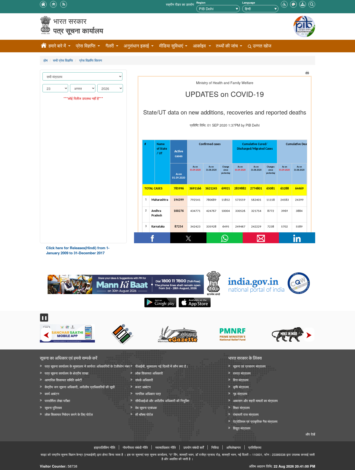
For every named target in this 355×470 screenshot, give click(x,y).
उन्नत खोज (261, 46)
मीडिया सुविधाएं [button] (171, 46)
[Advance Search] (312, 3)
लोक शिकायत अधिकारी (149, 373)
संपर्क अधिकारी (144, 379)
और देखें (310, 433)
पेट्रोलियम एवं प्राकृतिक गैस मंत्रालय (255, 421)
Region (201, 2)
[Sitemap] (303, 3)
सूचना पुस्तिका (53, 407)
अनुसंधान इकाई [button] (136, 46)
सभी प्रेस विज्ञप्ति (63, 60)
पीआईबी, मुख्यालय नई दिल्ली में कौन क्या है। (161, 366)
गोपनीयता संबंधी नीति (135, 447)
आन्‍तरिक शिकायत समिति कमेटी (63, 379)
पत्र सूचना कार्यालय (78, 30)
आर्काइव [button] (199, 46)
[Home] (44, 46)
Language (248, 2)
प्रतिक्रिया (254, 447)
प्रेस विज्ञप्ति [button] (85, 46)
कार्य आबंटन (52, 393)
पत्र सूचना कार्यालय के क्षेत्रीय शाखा (66, 373)
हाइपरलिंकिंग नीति (104, 447)
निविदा (215, 447)
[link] (126, 283)
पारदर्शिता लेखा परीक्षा (57, 400)
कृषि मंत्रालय (241, 386)
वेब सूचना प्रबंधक (146, 407)
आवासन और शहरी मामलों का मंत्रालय (255, 400)
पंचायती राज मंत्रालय (246, 414)
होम (45, 60)
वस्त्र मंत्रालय (242, 373)
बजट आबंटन (143, 386)
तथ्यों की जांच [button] (227, 46)
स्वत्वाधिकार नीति (165, 447)
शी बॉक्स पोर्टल (144, 414)
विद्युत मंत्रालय (241, 427)
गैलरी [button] (110, 46)
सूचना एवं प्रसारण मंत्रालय (249, 366)
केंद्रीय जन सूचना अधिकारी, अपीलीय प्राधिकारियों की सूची (80, 386)
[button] (284, 3)
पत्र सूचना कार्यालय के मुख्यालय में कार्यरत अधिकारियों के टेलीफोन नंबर (87, 366)
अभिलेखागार (233, 447)
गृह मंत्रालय (240, 393)
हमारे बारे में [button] (57, 46)
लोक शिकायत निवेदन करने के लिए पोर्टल (69, 414)
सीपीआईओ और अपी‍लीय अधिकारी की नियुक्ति (162, 400)
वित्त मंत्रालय (240, 379)
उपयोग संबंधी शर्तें (193, 447)
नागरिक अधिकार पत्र (148, 393)
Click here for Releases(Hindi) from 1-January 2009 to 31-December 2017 (77, 250)
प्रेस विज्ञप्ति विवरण (90, 60)
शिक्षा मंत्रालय (241, 407)
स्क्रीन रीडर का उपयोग (180, 4)
